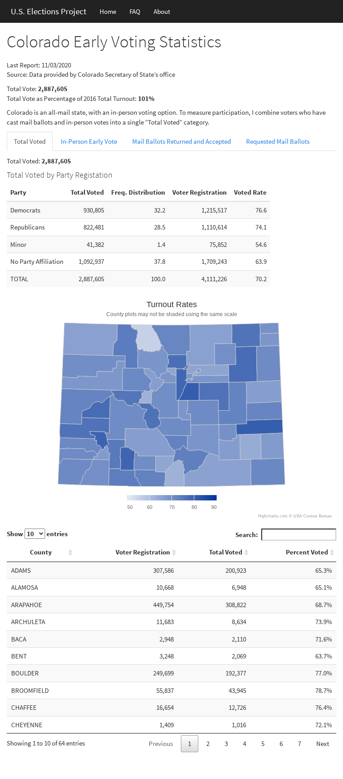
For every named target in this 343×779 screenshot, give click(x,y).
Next (322, 743)
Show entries (37, 533)
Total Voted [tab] (30, 141)
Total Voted (226, 552)
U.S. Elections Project (48, 11)
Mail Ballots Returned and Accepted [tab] (181, 141)
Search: (246, 534)
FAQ (135, 11)
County (41, 552)
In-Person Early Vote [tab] (89, 141)
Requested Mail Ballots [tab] (278, 141)
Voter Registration (143, 552)
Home (108, 11)
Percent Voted (307, 552)
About (162, 11)
